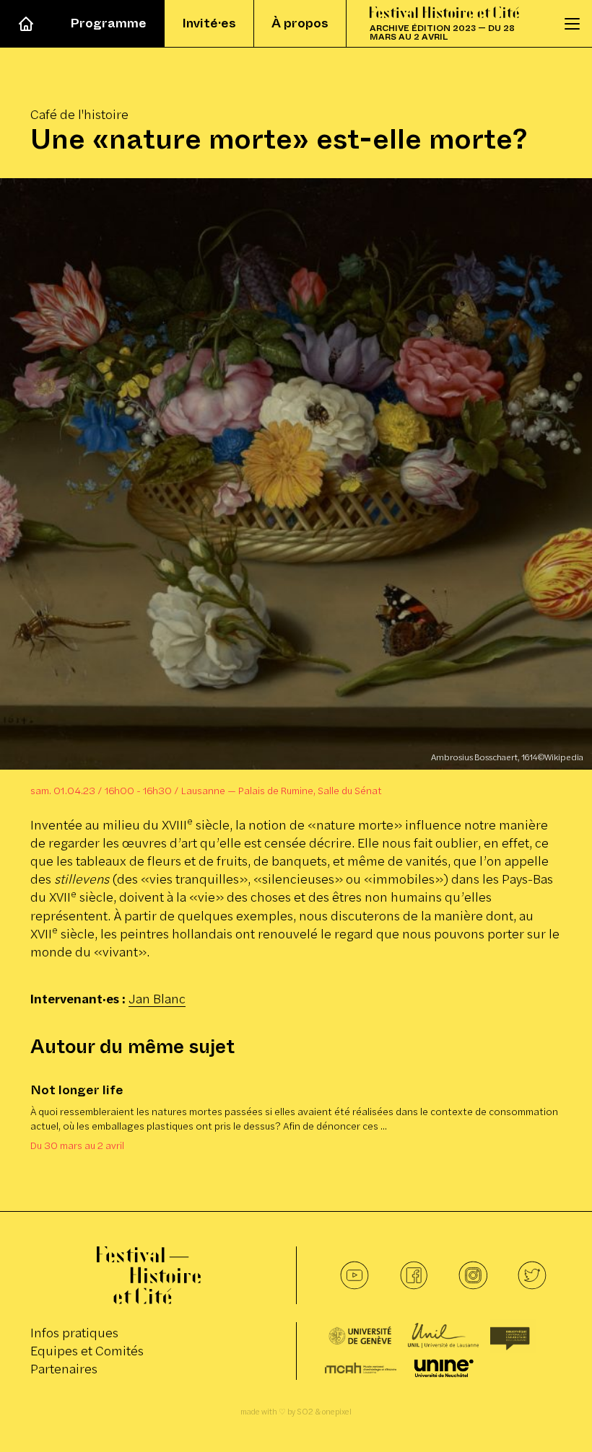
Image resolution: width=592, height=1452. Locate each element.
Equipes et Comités (87, 1351)
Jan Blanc (157, 999)
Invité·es (209, 23)
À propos (299, 23)
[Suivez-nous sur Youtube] (354, 1275)
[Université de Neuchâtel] (443, 1368)
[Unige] (360, 1336)
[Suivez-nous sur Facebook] (413, 1275)
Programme (108, 23)
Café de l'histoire (79, 114)
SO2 (305, 1411)
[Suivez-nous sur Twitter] (532, 1275)
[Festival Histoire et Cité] (148, 1275)
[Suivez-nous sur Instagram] (472, 1275)
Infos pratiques (74, 1333)
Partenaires (63, 1369)
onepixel (337, 1411)
